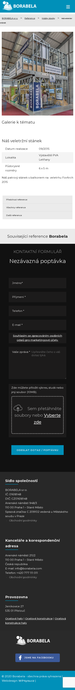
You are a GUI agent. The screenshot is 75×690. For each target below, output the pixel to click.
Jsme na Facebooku (39, 657)
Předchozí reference (16, 199)
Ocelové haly (14, 618)
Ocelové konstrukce (38, 618)
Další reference (14, 215)
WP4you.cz (26, 680)
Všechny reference (16, 207)
